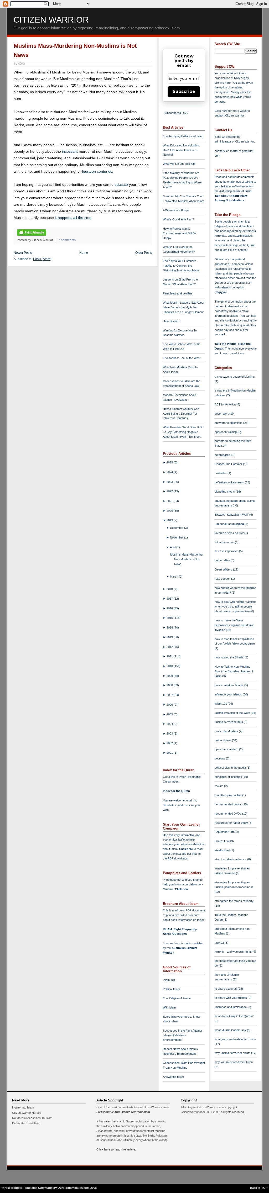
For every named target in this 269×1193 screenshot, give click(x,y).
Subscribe (184, 91)
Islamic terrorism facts (229, 722)
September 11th (225, 831)
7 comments (67, 240)
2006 (170, 704)
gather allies (223, 560)
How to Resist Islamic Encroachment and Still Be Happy (179, 233)
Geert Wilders (224, 569)
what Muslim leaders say (231, 1030)
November (177, 537)
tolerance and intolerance (231, 1007)
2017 (170, 598)
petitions (220, 758)
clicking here (223, 82)
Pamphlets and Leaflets (178, 293)
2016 (170, 608)
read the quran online (228, 795)
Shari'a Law (222, 841)
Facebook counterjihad (230, 523)
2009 (170, 675)
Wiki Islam (169, 1007)
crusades (221, 473)
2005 (170, 714)
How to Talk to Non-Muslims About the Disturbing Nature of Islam (234, 671)
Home (83, 253)
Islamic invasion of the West (233, 712)
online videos (223, 740)
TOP (264, 1187)
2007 (170, 694)
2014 (170, 627)
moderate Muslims (227, 731)
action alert (222, 413)
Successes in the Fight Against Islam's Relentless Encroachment (182, 1035)
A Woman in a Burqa (176, 210)
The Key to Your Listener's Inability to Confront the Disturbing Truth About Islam (181, 265)
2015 (170, 617)
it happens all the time (73, 217)
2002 (170, 743)
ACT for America (225, 404)
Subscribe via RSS (176, 112)
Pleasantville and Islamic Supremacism (123, 1111)
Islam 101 (169, 979)
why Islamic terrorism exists (233, 1052)
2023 (170, 481)
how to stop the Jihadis (230, 657)
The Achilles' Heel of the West (181, 358)
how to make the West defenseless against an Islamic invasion (234, 625)
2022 (170, 491)
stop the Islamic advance (231, 859)
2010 (170, 666)
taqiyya (221, 292)
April (173, 547)
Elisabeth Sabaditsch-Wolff (232, 514)
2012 (170, 646)
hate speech (223, 578)
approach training (226, 432)
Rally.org (239, 78)
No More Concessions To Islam (32, 1118)
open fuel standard (227, 749)
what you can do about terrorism (235, 1039)
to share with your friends (231, 997)
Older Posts (143, 253)
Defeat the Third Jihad (26, 1123)
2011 (170, 656)
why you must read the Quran (234, 1062)
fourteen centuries (97, 171)
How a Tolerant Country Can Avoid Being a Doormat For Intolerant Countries (181, 413)
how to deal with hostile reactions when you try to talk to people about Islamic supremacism (235, 606)
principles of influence (229, 776)
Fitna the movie (225, 542)
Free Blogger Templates (20, 1187)
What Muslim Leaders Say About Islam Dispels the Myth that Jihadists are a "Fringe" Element (183, 307)
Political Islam (171, 989)
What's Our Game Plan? (178, 219)
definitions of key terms (230, 482)
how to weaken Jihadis (229, 685)
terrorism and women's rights (233, 951)
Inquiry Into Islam (23, 1107)
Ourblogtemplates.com (74, 1187)
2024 (170, 472)
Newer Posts (23, 253)
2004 (170, 723)
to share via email (226, 988)
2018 (170, 588)
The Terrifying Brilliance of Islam (183, 136)
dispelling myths (225, 491)
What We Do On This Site (179, 163)
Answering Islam (173, 1076)
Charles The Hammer (229, 464)
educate (121, 184)
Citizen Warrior (51, 19)
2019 (170, 520)
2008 (170, 685)
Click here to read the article (115, 1149)
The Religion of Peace (177, 998)
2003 (170, 733)
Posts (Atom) (42, 259)
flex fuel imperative (227, 551)
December (177, 527)
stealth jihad (222, 850)
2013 (170, 637)
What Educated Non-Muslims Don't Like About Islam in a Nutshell (181, 150)
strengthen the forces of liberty (234, 900)
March (174, 576)
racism (219, 786)
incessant (70, 151)
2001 (170, 752)
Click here (182, 889)
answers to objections (229, 422)
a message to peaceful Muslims (235, 376)
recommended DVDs (228, 813)
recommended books (228, 804)
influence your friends (229, 694)
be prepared (223, 454)
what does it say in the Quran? (234, 1016)
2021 (170, 501)
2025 (170, 462)
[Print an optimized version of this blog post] (31, 234)
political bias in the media (231, 767)
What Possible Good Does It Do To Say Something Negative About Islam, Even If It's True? (183, 432)
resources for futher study (232, 822)
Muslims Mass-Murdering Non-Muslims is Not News (186, 559)
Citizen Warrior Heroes (26, 1112)
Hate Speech (171, 321)
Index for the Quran (176, 791)
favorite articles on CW (229, 533)
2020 (170, 510)
